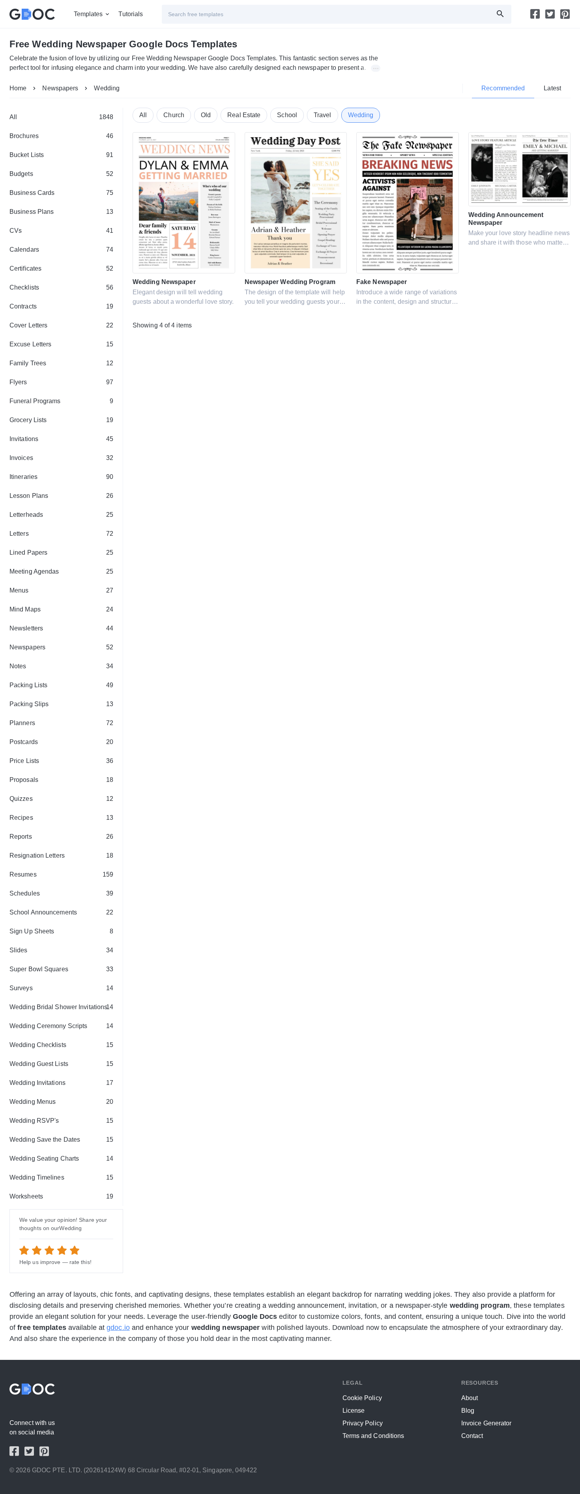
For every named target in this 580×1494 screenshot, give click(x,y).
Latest (552, 88)
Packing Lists (61, 685)
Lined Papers (61, 552)
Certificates (61, 268)
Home (17, 88)
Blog (467, 1410)
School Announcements (61, 912)
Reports (61, 836)
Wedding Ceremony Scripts (61, 1026)
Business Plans (61, 211)
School (287, 115)
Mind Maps (61, 609)
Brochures (61, 136)
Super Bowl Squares (61, 969)
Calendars (61, 249)
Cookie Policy (362, 1398)
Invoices (61, 457)
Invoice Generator (486, 1423)
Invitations (61, 439)
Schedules (61, 893)
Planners (61, 723)
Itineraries (61, 476)
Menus (61, 590)
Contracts (61, 306)
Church (173, 115)
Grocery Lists (61, 420)
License (353, 1410)
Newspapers (60, 88)
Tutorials (130, 14)
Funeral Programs (61, 401)
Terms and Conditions (373, 1435)
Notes (61, 666)
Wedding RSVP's (61, 1120)
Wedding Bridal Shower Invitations (61, 1007)
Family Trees (61, 363)
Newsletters (61, 628)
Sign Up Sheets (61, 931)
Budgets (61, 173)
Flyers (61, 382)
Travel (322, 115)
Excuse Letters (61, 344)
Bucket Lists (61, 154)
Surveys (61, 988)
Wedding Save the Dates (61, 1139)
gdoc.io (118, 1327)
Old (206, 115)
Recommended (503, 88)
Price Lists (61, 760)
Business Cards (61, 192)
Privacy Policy (362, 1423)
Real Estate (243, 115)
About (469, 1398)
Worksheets (61, 1196)
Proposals (61, 779)
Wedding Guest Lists (61, 1063)
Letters (61, 533)
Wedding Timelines (61, 1177)
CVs (61, 230)
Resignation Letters (61, 855)
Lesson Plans (61, 495)
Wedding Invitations (61, 1082)
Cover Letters (61, 325)
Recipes (61, 817)
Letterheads (61, 514)
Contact (472, 1435)
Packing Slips (61, 704)
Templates (88, 14)
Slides (61, 950)
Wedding (107, 88)
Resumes (61, 874)
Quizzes (61, 798)
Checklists (61, 287)
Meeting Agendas (61, 571)
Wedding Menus (61, 1101)
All (61, 117)
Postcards (61, 742)
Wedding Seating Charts (61, 1158)
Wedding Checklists (61, 1044)
